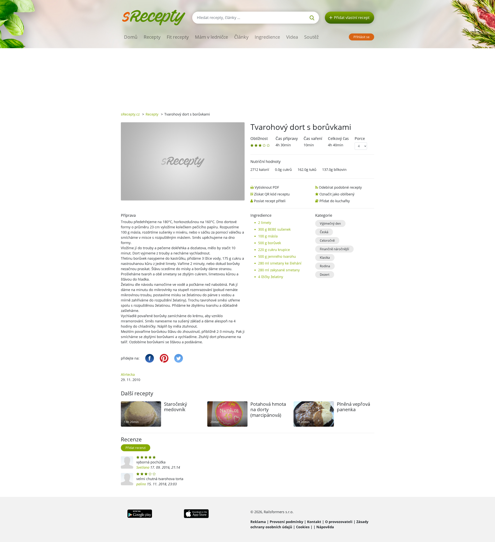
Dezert (324, 274)
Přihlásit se (361, 37)
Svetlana (142, 467)
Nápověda (325, 527)
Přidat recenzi (135, 448)
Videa (292, 37)
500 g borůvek (269, 243)
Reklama (258, 521)
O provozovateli (338, 521)
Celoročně (327, 240)
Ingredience (267, 37)
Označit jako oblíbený (336, 194)
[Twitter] (178, 358)
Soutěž (311, 37)
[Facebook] (149, 358)
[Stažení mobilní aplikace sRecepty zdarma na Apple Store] (196, 513)
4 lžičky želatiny (270, 276)
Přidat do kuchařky (334, 201)
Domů (130, 37)
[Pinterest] (164, 358)
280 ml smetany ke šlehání (279, 263)
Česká (324, 232)
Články (241, 37)
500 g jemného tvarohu (277, 256)
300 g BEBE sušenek (274, 229)
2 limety (264, 222)
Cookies (303, 527)
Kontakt (314, 521)
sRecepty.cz (130, 114)
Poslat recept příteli (270, 201)
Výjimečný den (330, 223)
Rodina (325, 266)
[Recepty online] (153, 17)
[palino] (127, 479)
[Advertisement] (247, 77)
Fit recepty (178, 37)
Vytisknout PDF (267, 187)
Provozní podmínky (286, 521)
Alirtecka (128, 374)
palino (141, 484)
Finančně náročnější (334, 249)
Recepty (152, 37)
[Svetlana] (127, 462)
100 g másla (268, 236)
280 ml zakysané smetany (279, 270)
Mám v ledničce (211, 37)
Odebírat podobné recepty (340, 187)
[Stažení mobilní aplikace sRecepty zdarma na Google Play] (139, 513)
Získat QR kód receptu (272, 194)
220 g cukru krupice (274, 249)
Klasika (325, 257)
